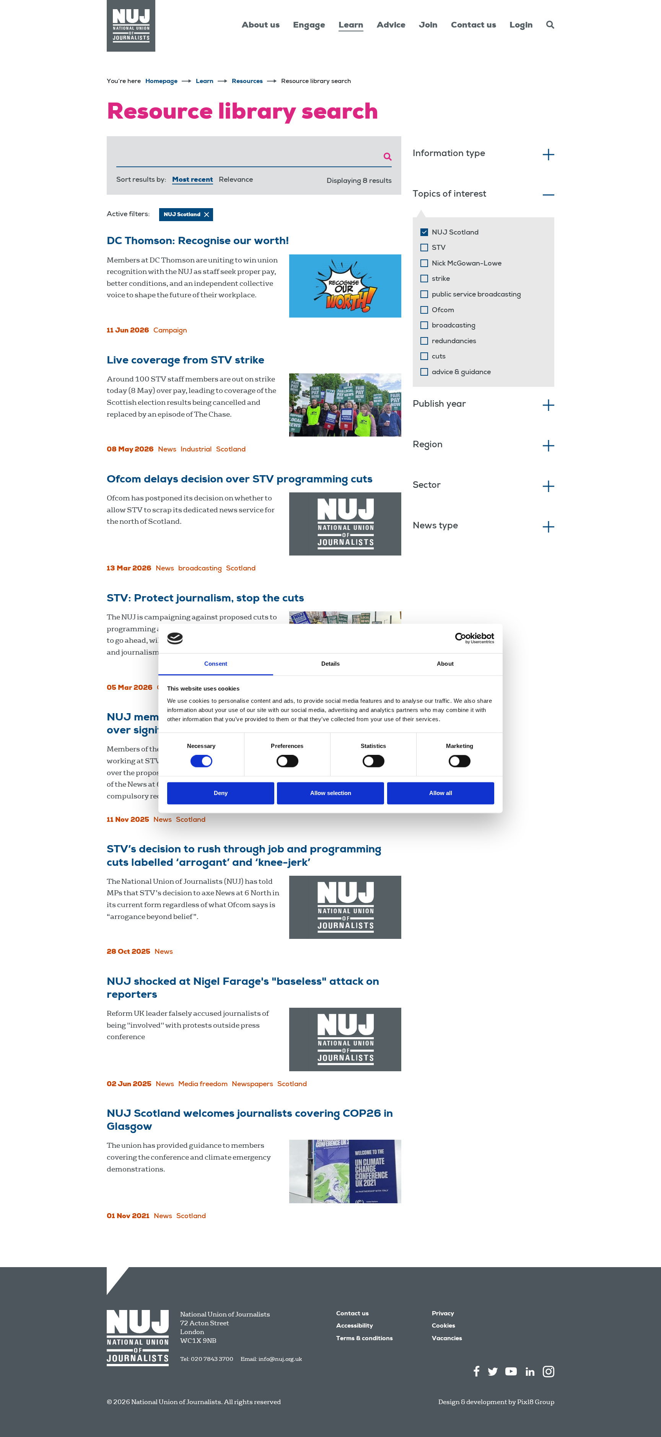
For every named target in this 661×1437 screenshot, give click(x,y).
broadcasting (200, 568)
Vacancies (447, 1339)
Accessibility (354, 1326)
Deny (221, 793)
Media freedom (203, 1084)
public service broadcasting (476, 295)
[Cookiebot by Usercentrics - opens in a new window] (460, 638)
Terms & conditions (364, 1339)
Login (521, 25)
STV (439, 248)
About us (261, 25)
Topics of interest (449, 195)
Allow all (440, 793)
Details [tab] (330, 663)
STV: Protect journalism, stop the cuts (205, 599)
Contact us (473, 25)
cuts (439, 357)
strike (441, 279)
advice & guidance (461, 372)
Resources (247, 82)
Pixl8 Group (535, 1402)
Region (428, 445)
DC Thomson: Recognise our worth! (198, 241)
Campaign (170, 330)
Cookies (443, 1326)
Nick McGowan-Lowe (466, 264)
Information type (449, 154)
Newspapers (252, 1084)
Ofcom (443, 310)
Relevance (236, 180)
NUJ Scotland (455, 233)
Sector (427, 486)
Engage (309, 25)
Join (428, 25)
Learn (351, 25)
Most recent (192, 180)
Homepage (161, 82)
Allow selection (330, 793)
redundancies (454, 341)
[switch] (287, 761)
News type (435, 526)
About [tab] (445, 663)
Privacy (443, 1314)
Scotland (231, 449)
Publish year (439, 405)
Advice (391, 25)
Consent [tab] (215, 663)
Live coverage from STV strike (185, 361)
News (167, 449)
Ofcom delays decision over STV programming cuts (240, 480)
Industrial (196, 449)
